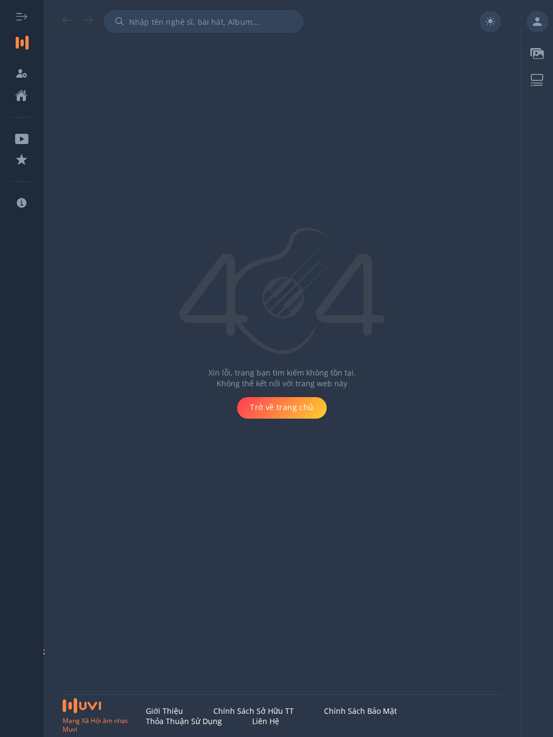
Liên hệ (265, 721)
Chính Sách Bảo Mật (360, 711)
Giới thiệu (164, 711)
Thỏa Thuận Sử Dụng (184, 721)
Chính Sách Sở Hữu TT (253, 711)
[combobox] (204, 21)
